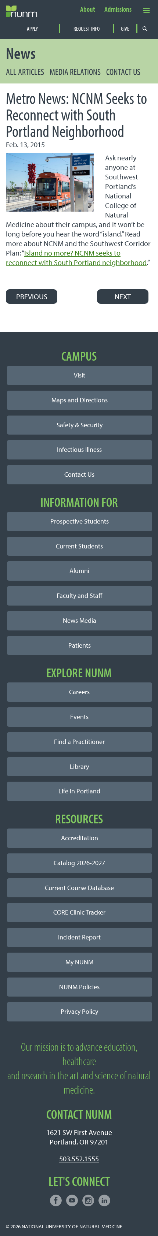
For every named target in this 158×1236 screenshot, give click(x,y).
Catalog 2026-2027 (79, 863)
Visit (79, 375)
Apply (32, 28)
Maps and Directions (79, 400)
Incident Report (79, 937)
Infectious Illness (79, 449)
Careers (79, 692)
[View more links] (146, 10)
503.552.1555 (79, 1158)
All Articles (25, 71)
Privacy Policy (79, 1011)
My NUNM (79, 962)
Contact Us (123, 71)
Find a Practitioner (79, 741)
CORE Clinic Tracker (79, 912)
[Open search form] (144, 28)
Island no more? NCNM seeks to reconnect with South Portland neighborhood (76, 257)
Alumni (79, 570)
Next (123, 296)
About (87, 9)
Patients (79, 645)
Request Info (86, 28)
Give (125, 28)
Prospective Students (79, 521)
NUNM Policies (79, 987)
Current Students (79, 546)
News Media (79, 620)
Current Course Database (79, 887)
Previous (31, 296)
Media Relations (75, 71)
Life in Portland (79, 791)
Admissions (118, 9)
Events (79, 716)
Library (79, 766)
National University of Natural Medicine (72, 1226)
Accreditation (79, 838)
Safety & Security (80, 425)
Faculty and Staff (79, 595)
